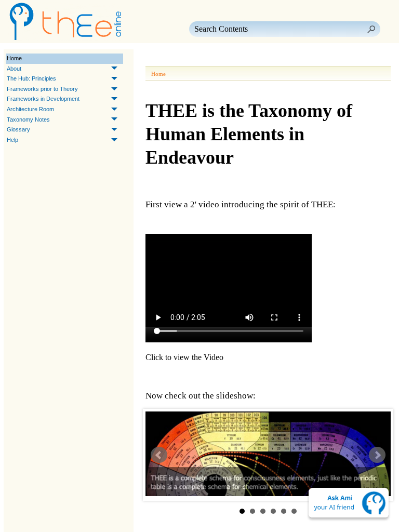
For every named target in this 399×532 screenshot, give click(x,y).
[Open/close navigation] (186, 58)
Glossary (18, 129)
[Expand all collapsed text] (223, 58)
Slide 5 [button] (283, 511)
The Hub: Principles (31, 78)
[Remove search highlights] (242, 58)
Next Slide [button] (377, 455)
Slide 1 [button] (242, 511)
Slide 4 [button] (273, 511)
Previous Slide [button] (159, 455)
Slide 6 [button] (294, 511)
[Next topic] (169, 58)
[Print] (204, 58)
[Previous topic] (155, 58)
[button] (371, 29)
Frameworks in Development (43, 99)
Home (14, 58)
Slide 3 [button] (262, 511)
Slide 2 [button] (252, 511)
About (14, 68)
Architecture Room (30, 109)
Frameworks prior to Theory (42, 89)
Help (12, 140)
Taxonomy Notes (28, 119)
